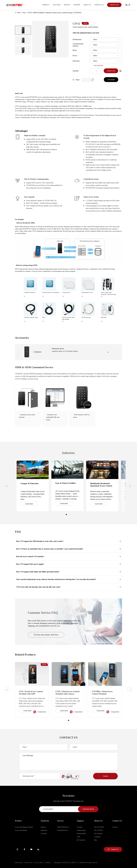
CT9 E (80, 23)
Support (77, 5)
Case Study (44, 833)
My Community (81, 840)
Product (45, 5)
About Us (87, 5)
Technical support (81, 830)
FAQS (78, 837)
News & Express (98, 833)
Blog (95, 840)
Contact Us (99, 5)
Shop (24, 12)
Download (79, 827)
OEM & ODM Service (63, 827)
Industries (43, 827)
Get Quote (111, 79)
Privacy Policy (38, 862)
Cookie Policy (28, 862)
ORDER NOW (114, 5)
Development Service (62, 830)
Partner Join (18, 862)
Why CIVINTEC (98, 830)
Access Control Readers (21, 830)
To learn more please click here (46, 635)
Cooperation (97, 837)
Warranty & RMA (81, 833)
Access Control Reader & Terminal (24, 827)
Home (19, 12)
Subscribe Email (88, 809)
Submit (105, 776)
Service (67, 5)
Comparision (41, 712)
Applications (44, 830)
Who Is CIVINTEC (99, 827)
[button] (66, 514)
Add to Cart (111, 71)
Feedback (48, 862)
